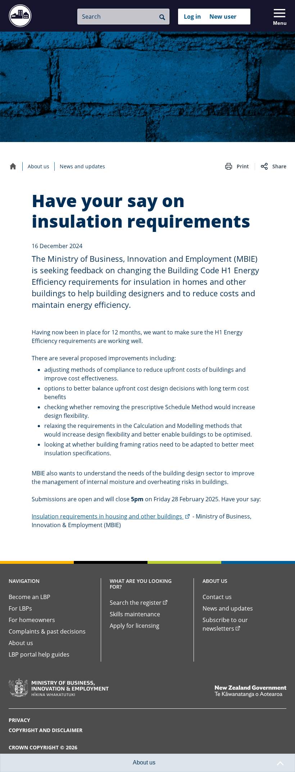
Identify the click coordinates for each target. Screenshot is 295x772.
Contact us (217, 597)
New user (222, 16)
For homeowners (32, 620)
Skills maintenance (135, 614)
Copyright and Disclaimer (45, 730)
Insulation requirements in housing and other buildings (111, 516)
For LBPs (20, 608)
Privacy (19, 720)
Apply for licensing (134, 626)
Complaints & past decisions (47, 631)
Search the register (136, 603)
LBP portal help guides (39, 654)
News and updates (82, 166)
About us (38, 166)
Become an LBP (29, 597)
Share (279, 166)
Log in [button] (192, 16)
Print (243, 166)
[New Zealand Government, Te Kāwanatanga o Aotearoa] (250, 691)
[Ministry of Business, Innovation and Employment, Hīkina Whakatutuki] (59, 688)
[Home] (13, 166)
